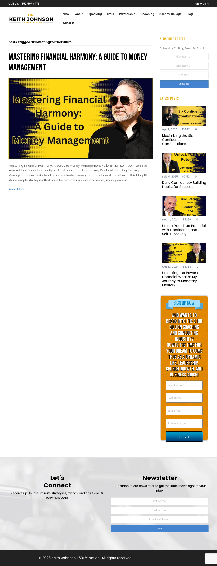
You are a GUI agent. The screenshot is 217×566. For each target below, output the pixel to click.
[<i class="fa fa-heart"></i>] (181, 129)
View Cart (201, 4)
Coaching (147, 14)
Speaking (95, 14)
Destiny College (170, 14)
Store (110, 14)
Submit (159, 528)
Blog (190, 14)
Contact (68, 23)
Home (65, 14)
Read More (16, 189)
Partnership (127, 14)
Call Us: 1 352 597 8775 (24, 4)
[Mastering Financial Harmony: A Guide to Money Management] (80, 118)
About (79, 14)
